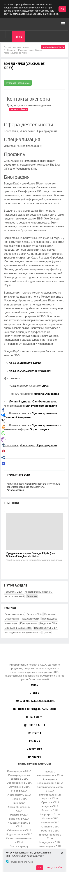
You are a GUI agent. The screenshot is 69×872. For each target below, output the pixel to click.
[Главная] (17, 23)
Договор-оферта (34, 725)
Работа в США (50, 830)
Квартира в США (50, 814)
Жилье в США (50, 818)
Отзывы (35, 692)
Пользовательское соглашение (35, 700)
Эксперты (11, 49)
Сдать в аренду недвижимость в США (19, 847)
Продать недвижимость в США (50, 773)
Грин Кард (19, 803)
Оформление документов (18, 627)
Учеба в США (19, 790)
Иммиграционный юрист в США (50, 796)
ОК (62, 9)
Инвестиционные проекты (38, 591)
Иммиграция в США (19, 771)
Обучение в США (19, 786)
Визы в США (19, 798)
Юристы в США (50, 802)
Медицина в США (50, 842)
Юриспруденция (25, 49)
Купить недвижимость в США (19, 840)
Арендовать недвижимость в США (50, 781)
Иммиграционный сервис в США (19, 776)
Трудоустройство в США (50, 836)
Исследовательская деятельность (23, 632)
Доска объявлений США (19, 808)
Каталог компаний (14, 596)
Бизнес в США (34, 613)
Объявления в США (19, 830)
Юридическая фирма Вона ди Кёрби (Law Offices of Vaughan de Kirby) (30, 554)
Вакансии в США (19, 818)
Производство (49, 618)
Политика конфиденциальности (34, 709)
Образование (12, 618)
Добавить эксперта (53, 47)
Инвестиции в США (49, 846)
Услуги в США (50, 806)
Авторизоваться (15, 489)
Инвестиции (27, 445)
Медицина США (48, 623)
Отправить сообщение (18, 82)
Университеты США (19, 794)
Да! (39, 867)
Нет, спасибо (54, 867)
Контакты (34, 733)
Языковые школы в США (19, 824)
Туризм (47, 632)
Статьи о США (50, 826)
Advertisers (34, 749)
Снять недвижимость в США (50, 788)
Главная (7, 46)
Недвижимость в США (45, 627)
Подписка (34, 757)
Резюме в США (19, 814)
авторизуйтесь (19, 109)
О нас (34, 684)
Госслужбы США (13, 591)
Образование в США (19, 782)
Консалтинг (11, 445)
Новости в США (50, 822)
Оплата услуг (34, 717)
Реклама (34, 741)
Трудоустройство (31, 618)
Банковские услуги (14, 613)
